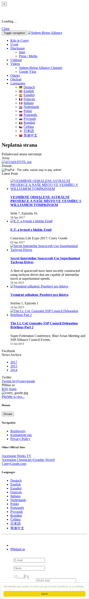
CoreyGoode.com (14, 464)
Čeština (29, 127)
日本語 (29, 131)
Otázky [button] (15, 75)
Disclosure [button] (17, 48)
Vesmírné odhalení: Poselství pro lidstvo (39, 295)
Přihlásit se (17, 549)
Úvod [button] (14, 44)
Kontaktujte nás (21, 435)
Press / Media (28, 56)
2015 (13, 366)
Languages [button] (17, 83)
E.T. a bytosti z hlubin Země (31, 230)
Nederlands (31, 107)
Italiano (29, 103)
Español (29, 95)
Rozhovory (18, 431)
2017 (13, 362)
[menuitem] (53, 52)
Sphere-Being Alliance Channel (40, 68)
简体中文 (30, 135)
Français (29, 99)
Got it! (44, 593)
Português (30, 115)
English (29, 91)
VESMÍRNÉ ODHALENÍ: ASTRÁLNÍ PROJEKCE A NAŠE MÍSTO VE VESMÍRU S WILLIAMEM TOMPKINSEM (45, 201)
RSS (5, 389)
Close (6, 28)
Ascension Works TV (16, 456)
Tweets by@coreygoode (18, 381)
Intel (22, 52)
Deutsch (29, 87)
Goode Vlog (27, 71)
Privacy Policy (20, 439)
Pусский (30, 119)
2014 (13, 370)
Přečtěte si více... (13, 397)
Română (29, 122)
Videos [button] (15, 64)
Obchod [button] (15, 79)
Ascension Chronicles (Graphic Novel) (28, 460)
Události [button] (16, 60)
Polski (28, 111)
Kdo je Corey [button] (19, 40)
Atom (12, 389)
